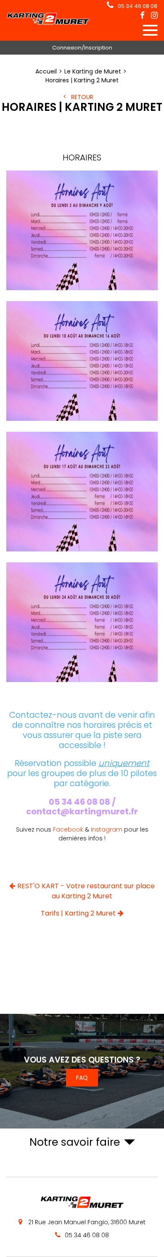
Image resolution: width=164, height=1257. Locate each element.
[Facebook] (142, 15)
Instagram (105, 829)
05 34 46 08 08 (137, 6)
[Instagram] (154, 15)
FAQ (82, 1077)
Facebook (68, 829)
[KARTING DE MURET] (48, 23)
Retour (82, 97)
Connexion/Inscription (82, 48)
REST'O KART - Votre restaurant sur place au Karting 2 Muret (86, 891)
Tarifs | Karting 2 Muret (78, 913)
